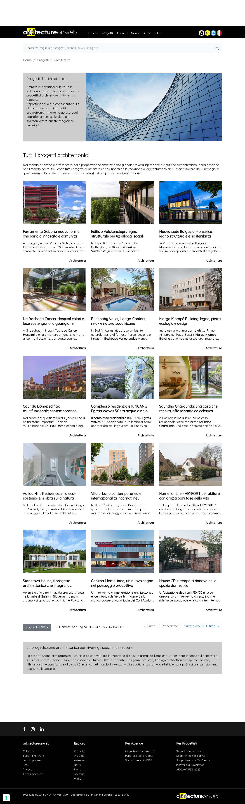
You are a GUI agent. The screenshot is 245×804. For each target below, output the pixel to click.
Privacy (27, 769)
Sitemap (79, 774)
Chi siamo (29, 751)
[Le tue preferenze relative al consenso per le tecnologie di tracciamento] (6, 797)
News (77, 765)
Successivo (192, 626)
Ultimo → (212, 626)
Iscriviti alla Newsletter (190, 765)
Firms (77, 769)
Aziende (79, 760)
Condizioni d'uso (33, 774)
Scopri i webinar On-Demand (194, 760)
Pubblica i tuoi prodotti (139, 755)
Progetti (43, 60)
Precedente (170, 626)
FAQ (25, 765)
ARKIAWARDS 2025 (188, 769)
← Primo (149, 626)
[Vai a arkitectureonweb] (54, 32)
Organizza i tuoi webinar (140, 751)
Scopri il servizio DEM (138, 760)
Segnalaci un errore (188, 751)
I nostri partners (33, 760)
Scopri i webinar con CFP (191, 755)
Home (27, 60)
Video (77, 778)
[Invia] (217, 48)
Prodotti (79, 751)
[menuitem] (94, 32)
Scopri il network (33, 755)
